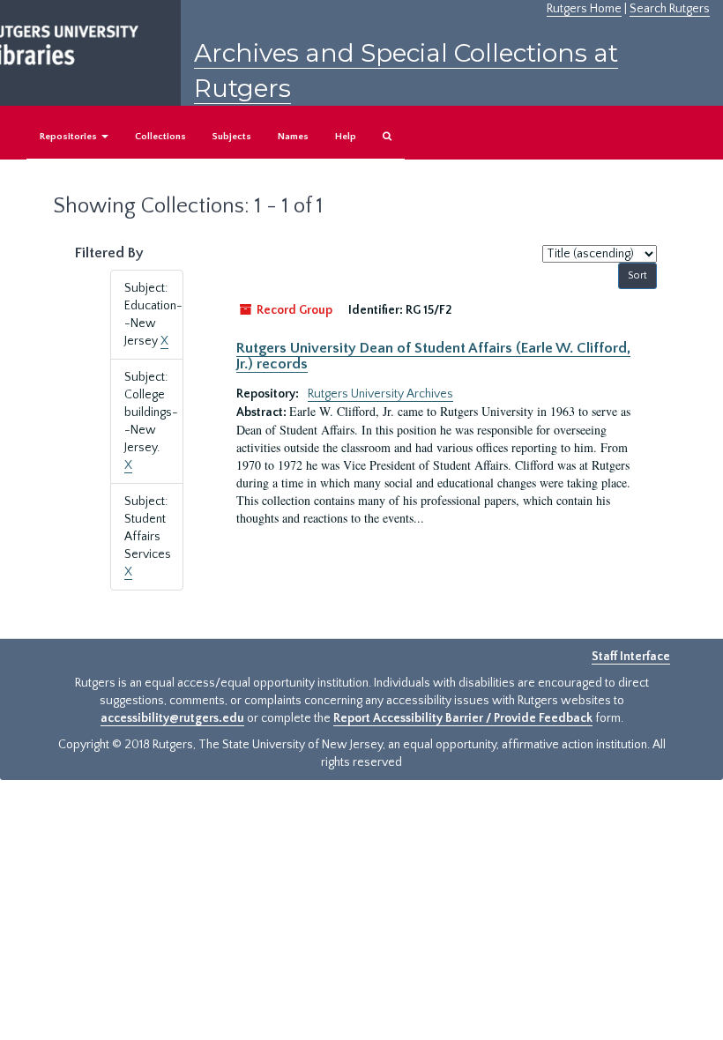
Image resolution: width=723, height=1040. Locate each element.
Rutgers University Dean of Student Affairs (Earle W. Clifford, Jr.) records (433, 356)
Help (345, 136)
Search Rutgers (670, 9)
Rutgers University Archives (380, 394)
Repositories (70, 136)
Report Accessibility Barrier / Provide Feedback (463, 718)
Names (293, 136)
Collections (160, 136)
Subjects (231, 136)
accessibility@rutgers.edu (172, 718)
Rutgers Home (584, 9)
